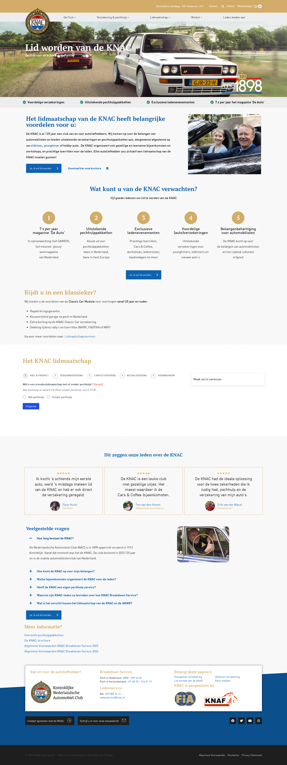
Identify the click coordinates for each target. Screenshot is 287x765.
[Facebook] (233, 720)
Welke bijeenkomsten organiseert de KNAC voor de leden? (76, 579)
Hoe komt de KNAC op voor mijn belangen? (66, 571)
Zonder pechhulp (62, 397)
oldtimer (36, 145)
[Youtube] (250, 720)
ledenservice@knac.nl (112, 697)
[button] (84, 538)
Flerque (108, 755)
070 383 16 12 (113, 693)
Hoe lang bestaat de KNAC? (55, 538)
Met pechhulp (36, 397)
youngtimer (51, 145)
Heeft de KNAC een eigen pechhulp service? (66, 587)
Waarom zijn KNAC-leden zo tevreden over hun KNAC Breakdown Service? (87, 595)
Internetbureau (95, 755)
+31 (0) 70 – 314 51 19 (139, 681)
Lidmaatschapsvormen (80, 336)
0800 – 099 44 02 (132, 677)
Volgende (31, 406)
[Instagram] (258, 720)
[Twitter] (241, 720)
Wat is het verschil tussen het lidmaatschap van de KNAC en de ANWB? (84, 603)
